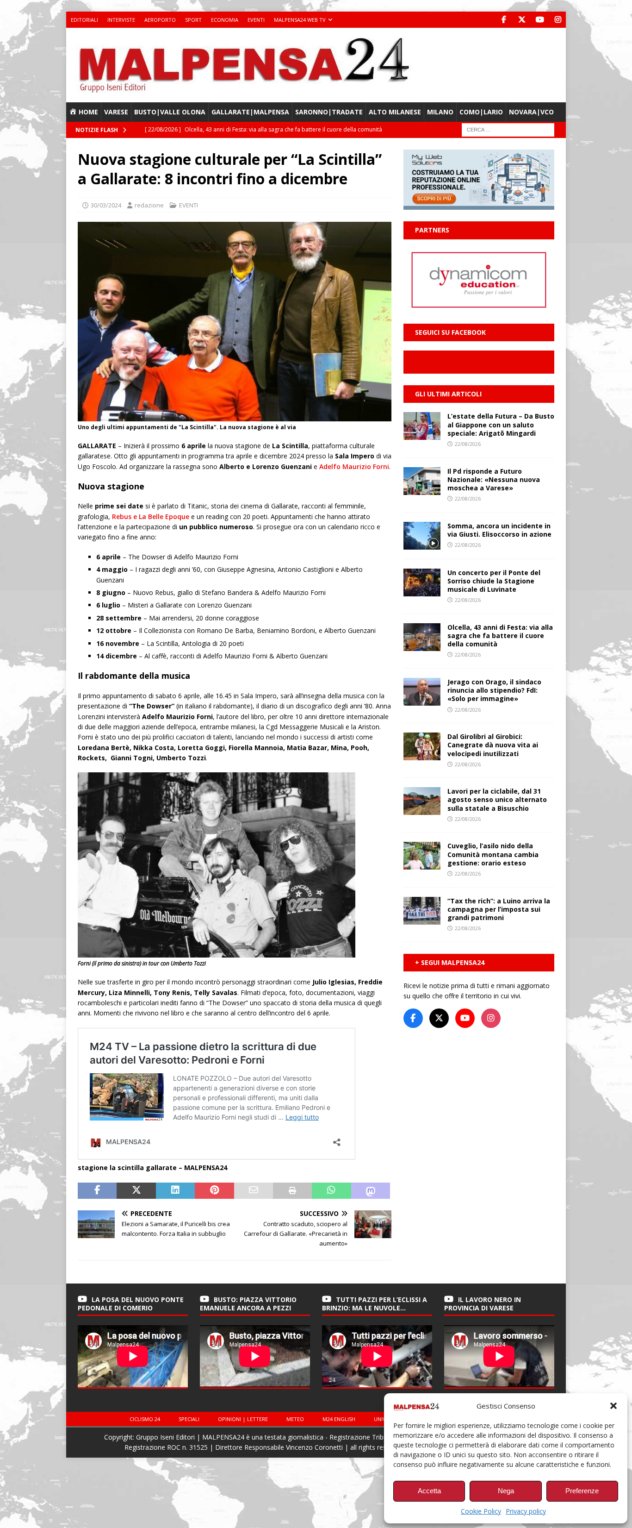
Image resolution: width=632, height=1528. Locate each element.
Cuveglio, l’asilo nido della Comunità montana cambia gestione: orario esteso (493, 854)
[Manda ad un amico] (253, 1191)
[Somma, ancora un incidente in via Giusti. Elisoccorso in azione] (421, 536)
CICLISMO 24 (145, 1418)
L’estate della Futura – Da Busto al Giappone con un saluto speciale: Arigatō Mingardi (500, 424)
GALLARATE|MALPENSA (250, 111)
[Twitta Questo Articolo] (136, 1191)
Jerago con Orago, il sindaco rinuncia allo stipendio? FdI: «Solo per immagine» (494, 690)
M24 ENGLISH (338, 1418)
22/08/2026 (468, 443)
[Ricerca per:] (508, 129)
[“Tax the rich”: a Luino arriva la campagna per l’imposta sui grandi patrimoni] (421, 911)
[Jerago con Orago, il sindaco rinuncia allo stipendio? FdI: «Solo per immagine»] (421, 692)
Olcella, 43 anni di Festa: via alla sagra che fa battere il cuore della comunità (500, 635)
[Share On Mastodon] (370, 1191)
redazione (149, 205)
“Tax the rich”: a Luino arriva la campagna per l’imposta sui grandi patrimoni (498, 909)
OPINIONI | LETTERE (243, 1418)
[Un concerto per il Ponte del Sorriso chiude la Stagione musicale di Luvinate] (421, 582)
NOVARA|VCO (531, 111)
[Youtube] (540, 20)
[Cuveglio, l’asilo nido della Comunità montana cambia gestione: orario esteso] (421, 856)
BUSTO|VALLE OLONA (169, 111)
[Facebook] (504, 20)
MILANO (440, 111)
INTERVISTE (121, 19)
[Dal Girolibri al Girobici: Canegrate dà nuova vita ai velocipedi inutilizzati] (421, 746)
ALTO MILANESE (395, 111)
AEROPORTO (160, 19)
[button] (613, 1405)
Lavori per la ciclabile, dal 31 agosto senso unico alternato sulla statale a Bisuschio (497, 799)
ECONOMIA (224, 19)
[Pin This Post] (214, 1191)
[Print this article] (292, 1191)
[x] (522, 20)
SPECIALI (189, 1418)
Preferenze (582, 1491)
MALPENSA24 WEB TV (300, 19)
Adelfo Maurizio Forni (354, 466)
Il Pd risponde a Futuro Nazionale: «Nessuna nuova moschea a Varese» (493, 479)
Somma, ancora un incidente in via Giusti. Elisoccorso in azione (499, 530)
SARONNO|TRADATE (329, 111)
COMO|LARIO (481, 111)
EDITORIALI (84, 19)
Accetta (429, 1491)
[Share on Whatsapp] (331, 1191)
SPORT (193, 19)
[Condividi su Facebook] (97, 1191)
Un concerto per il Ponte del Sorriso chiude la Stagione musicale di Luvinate (493, 581)
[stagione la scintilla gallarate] (234, 416)
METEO (295, 1418)
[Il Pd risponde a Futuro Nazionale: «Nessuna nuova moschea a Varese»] (421, 481)
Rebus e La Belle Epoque (150, 516)
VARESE (116, 111)
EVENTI (256, 19)
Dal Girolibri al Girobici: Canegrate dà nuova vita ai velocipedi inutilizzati (492, 745)
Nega (506, 1491)
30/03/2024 (106, 205)
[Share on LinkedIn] (175, 1191)
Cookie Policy (481, 1511)
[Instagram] (558, 20)
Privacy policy (526, 1511)
